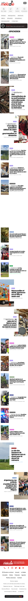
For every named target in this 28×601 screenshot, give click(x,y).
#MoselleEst (10, 18)
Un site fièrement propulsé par (12, 596)
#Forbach (3, 15)
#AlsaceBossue (18, 18)
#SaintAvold (20, 15)
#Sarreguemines (11, 15)
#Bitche (3, 18)
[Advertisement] (14, 211)
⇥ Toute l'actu (15, 21)
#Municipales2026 (5, 21)
